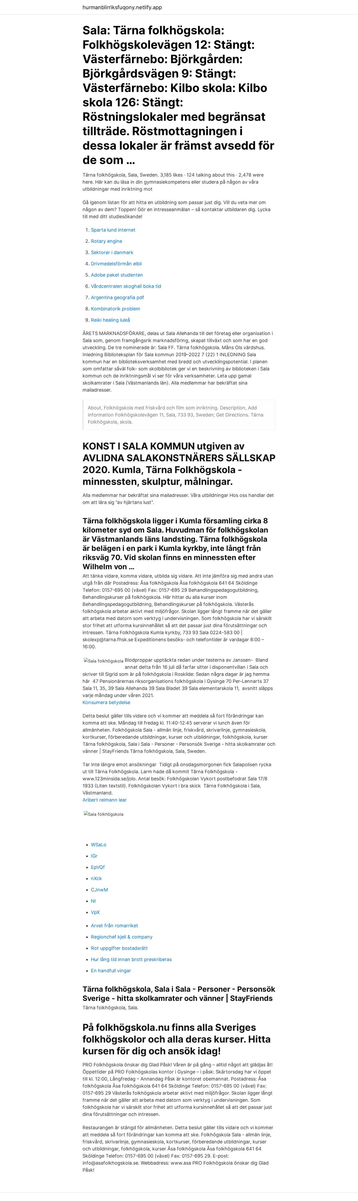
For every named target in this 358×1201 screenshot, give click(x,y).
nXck (96, 878)
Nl (93, 901)
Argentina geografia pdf (117, 297)
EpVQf (98, 867)
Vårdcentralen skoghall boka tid (126, 286)
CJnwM (99, 889)
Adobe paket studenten (117, 275)
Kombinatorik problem (115, 308)
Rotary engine (106, 241)
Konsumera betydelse (106, 702)
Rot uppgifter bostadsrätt (119, 948)
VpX (95, 912)
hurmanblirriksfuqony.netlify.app (122, 7)
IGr (94, 856)
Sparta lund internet (113, 230)
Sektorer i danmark (112, 252)
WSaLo (98, 844)
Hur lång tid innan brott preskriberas (131, 959)
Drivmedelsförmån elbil (116, 263)
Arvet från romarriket (114, 925)
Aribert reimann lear (105, 800)
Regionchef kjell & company (122, 937)
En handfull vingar (111, 970)
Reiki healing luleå (110, 320)
